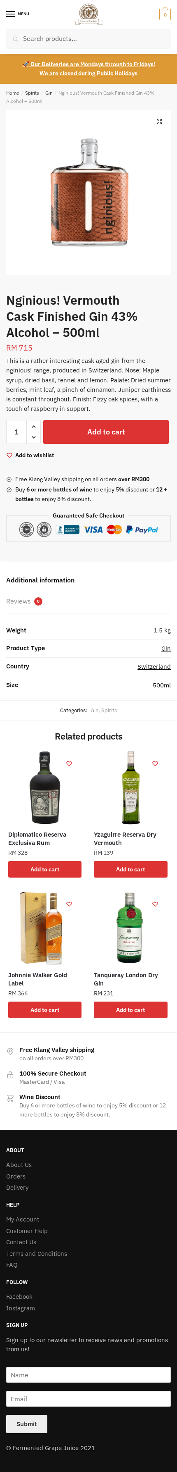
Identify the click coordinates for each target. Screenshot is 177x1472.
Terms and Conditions (36, 1253)
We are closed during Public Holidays (88, 73)
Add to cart (106, 432)
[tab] (88, 580)
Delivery (17, 1187)
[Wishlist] (69, 763)
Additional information (40, 580)
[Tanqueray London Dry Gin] (130, 928)
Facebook (19, 1296)
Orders (16, 1176)
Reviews (23, 601)
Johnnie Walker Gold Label (37, 979)
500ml (162, 685)
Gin (49, 93)
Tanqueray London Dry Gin (126, 979)
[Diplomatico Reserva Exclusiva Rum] (45, 788)
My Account (22, 1219)
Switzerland (154, 666)
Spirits (32, 93)
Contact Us (21, 1242)
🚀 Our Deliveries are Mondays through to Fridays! (88, 64)
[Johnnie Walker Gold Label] (45, 928)
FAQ (12, 1265)
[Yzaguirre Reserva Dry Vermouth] (130, 788)
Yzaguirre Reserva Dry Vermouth (125, 838)
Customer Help (27, 1231)
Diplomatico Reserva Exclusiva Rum (37, 838)
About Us (19, 1165)
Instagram (20, 1308)
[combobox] (88, 38)
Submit (26, 1424)
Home (12, 93)
